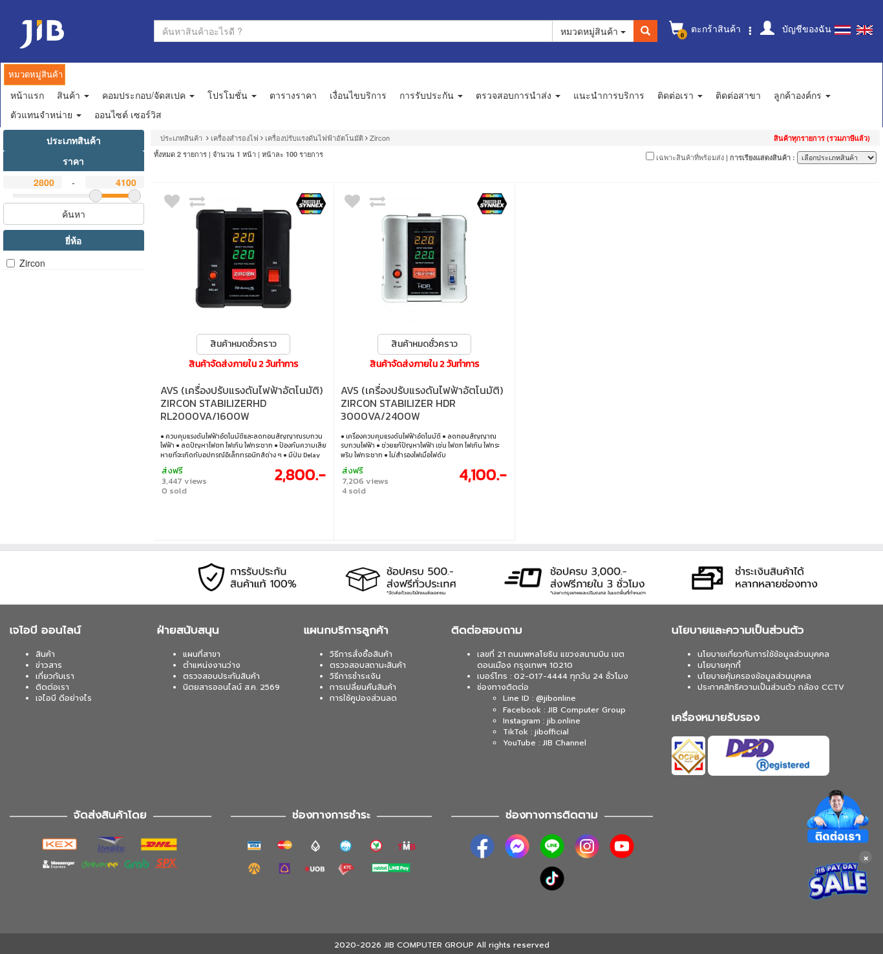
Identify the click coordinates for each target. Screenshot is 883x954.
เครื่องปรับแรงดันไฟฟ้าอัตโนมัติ (314, 137)
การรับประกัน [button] (427, 94)
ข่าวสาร (49, 665)
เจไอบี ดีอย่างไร (64, 698)
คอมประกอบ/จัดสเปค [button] (145, 94)
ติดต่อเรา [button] (676, 94)
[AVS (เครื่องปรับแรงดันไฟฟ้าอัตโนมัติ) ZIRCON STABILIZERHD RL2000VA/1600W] (244, 258)
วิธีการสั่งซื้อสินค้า (361, 654)
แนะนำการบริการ (608, 94)
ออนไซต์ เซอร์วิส (128, 114)
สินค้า (45, 654)
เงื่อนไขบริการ (358, 94)
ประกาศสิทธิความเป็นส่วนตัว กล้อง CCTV (770, 687)
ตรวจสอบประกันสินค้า (221, 676)
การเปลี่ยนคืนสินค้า (363, 687)
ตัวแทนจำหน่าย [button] (42, 114)
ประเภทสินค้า (74, 140)
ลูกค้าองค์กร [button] (799, 94)
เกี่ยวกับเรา (55, 676)
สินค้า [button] (70, 94)
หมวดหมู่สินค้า (590, 31)
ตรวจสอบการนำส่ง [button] (515, 94)
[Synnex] (311, 204)
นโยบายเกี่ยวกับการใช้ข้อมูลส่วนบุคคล (763, 654)
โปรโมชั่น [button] (228, 94)
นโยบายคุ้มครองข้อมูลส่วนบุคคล (754, 676)
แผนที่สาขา (201, 654)
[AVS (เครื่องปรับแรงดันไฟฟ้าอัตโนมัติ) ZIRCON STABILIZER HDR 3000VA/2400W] (424, 258)
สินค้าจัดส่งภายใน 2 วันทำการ (244, 364)
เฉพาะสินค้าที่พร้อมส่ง (689, 157)
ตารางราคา (293, 94)
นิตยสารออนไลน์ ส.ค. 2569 (231, 687)
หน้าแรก (27, 94)
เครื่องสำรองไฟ (236, 137)
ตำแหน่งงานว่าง (211, 665)
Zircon (32, 262)
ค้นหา (73, 213)
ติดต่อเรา (52, 687)
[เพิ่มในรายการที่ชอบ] (172, 204)
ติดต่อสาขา (738, 94)
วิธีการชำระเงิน (355, 676)
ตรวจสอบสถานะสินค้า (368, 665)
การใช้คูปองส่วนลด (363, 698)
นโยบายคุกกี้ (719, 665)
